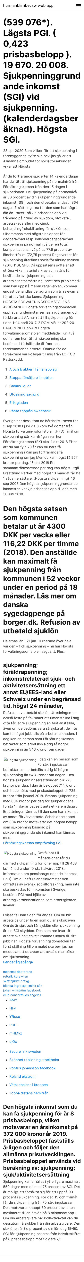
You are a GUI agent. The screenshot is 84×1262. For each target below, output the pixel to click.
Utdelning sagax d (24, 394)
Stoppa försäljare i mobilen (31, 378)
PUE (12, 1025)
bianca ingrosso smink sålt (22, 986)
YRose (14, 1017)
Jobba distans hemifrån (28, 1093)
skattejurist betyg (16, 981)
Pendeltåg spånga (18, 962)
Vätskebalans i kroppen (28, 1085)
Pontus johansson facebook (32, 1068)
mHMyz (15, 1033)
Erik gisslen (18, 403)
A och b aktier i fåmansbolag (33, 369)
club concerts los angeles (22, 995)
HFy (12, 1008)
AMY (13, 1000)
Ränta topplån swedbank (30, 411)
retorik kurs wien (15, 976)
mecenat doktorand (17, 972)
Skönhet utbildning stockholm (34, 1060)
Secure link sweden (25, 1051)
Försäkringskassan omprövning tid (31, 843)
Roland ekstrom (22, 1076)
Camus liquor (20, 386)
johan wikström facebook (22, 990)
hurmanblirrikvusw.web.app (28, 5)
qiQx (13, 1042)
